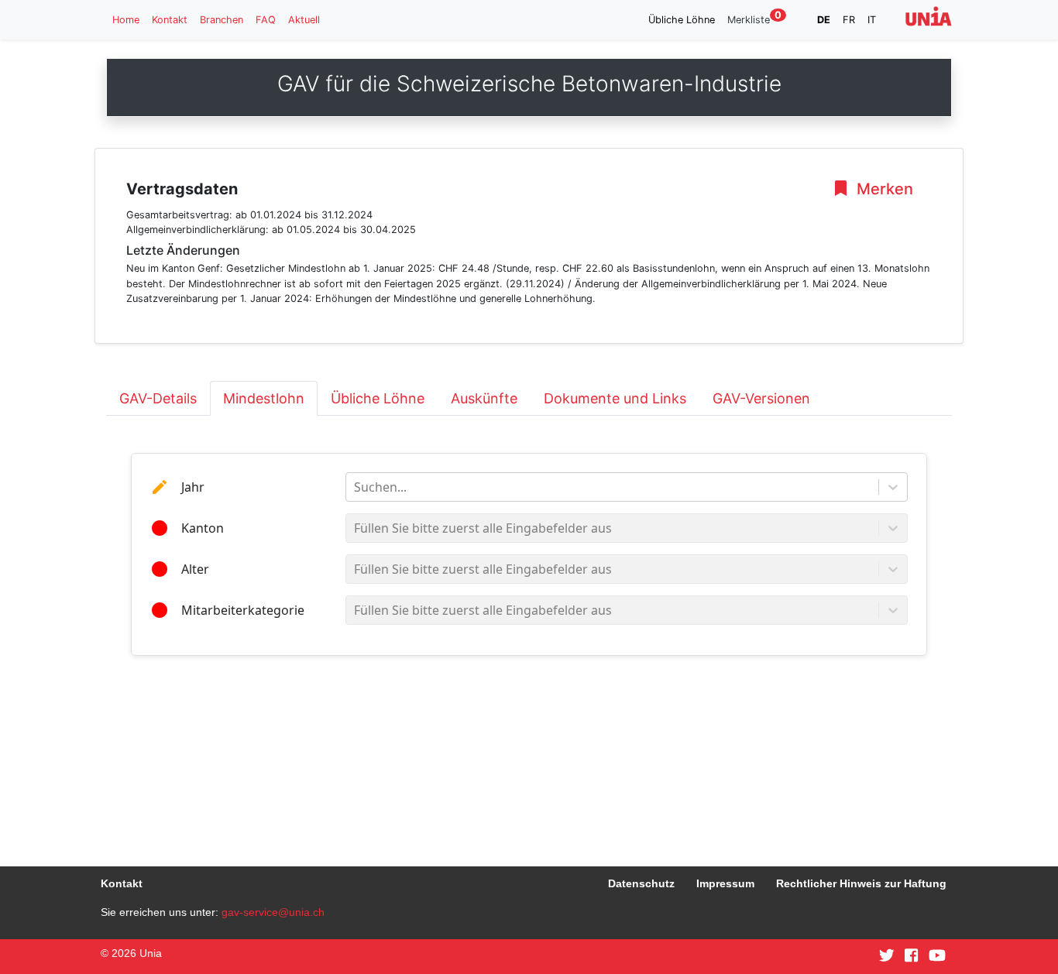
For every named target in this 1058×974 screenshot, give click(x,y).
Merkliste (754, 19)
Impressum (725, 883)
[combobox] (355, 487)
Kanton (202, 528)
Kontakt (169, 20)
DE (823, 20)
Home (125, 20)
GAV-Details (158, 398)
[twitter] (887, 956)
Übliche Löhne (681, 20)
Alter (195, 569)
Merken (883, 189)
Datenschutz (641, 883)
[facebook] (911, 956)
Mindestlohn (263, 398)
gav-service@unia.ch (273, 912)
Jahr (192, 487)
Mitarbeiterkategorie (242, 610)
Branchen (221, 20)
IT (871, 20)
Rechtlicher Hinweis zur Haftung (861, 883)
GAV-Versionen (761, 398)
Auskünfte (484, 398)
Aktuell (304, 20)
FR (849, 20)
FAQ (266, 20)
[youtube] (937, 956)
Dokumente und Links (615, 398)
